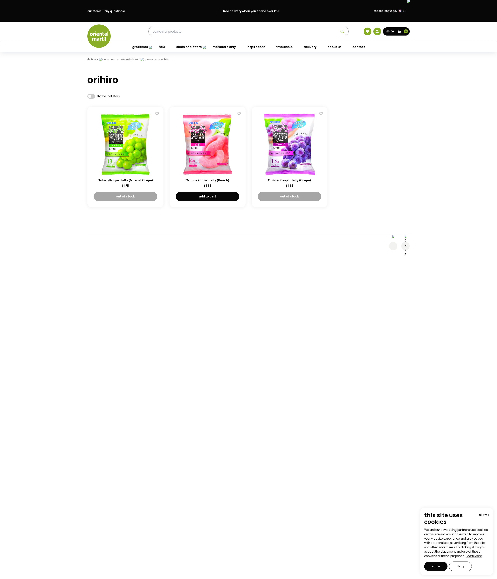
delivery (310, 47)
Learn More (474, 556)
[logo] (99, 36)
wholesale (284, 47)
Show (331, 112)
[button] (404, 11)
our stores (94, 11)
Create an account (307, 163)
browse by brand (129, 59)
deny (460, 566)
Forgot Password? (297, 141)
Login (297, 126)
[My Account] (377, 31)
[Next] (405, 246)
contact (358, 47)
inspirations (256, 47)
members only (224, 47)
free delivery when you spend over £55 (251, 11)
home (94, 59)
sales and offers (189, 47)
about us (334, 47)
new (162, 47)
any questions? (115, 11)
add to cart (207, 196)
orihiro (165, 59)
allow (436, 566)
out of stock (125, 196)
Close (336, 69)
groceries (122, 31)
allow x (484, 515)
